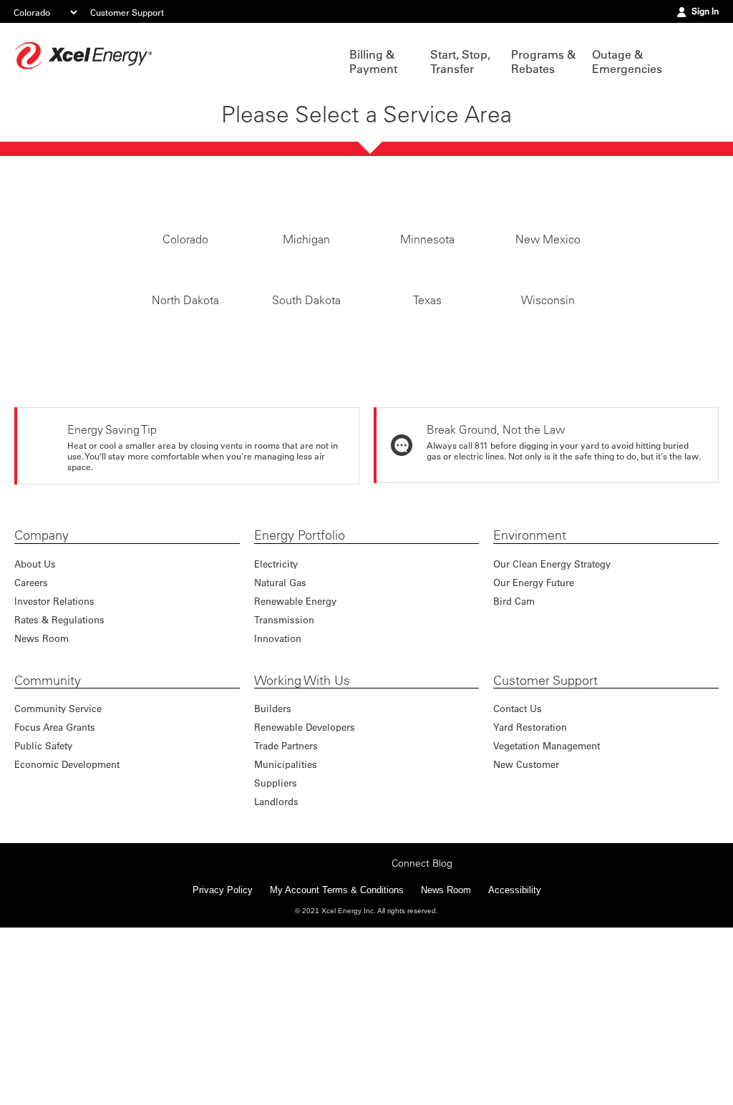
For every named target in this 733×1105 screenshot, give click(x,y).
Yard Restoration (530, 890)
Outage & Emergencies (625, 61)
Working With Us (302, 844)
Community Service (58, 871)
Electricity (276, 727)
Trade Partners (286, 908)
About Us (35, 727)
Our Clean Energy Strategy (552, 727)
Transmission (284, 783)
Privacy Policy (223, 1067)
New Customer (526, 927)
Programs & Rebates (543, 61)
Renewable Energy (295, 764)
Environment (529, 698)
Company (41, 698)
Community (47, 844)
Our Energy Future (533, 745)
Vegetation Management (546, 908)
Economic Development (67, 927)
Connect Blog (422, 1040)
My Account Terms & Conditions (337, 1067)
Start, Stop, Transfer (460, 61)
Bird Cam (514, 764)
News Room (41, 801)
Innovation (277, 801)
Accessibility (514, 1067)
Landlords (276, 964)
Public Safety (43, 908)
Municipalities (285, 927)
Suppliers (275, 946)
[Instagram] (332, 1025)
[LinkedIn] (354, 1039)
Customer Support (127, 12)
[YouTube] (376, 1039)
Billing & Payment (373, 61)
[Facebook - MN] (288, 1039)
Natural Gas (280, 745)
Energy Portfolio (299, 698)
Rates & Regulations (59, 783)
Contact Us (517, 871)
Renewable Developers (304, 890)
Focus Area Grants (54, 890)
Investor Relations (54, 764)
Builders (272, 871)
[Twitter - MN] (310, 1039)
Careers (31, 745)
